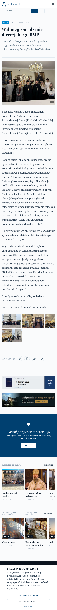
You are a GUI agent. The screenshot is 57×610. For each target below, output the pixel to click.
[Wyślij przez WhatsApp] (27, 358)
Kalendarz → (50, 11)
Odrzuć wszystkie (28, 602)
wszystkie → (49, 465)
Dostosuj (28, 606)
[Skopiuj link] (41, 358)
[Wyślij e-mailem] (34, 358)
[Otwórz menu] (52, 4)
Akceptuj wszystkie (28, 595)
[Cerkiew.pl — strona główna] (11, 4)
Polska (5, 23)
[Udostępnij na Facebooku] (19, 358)
